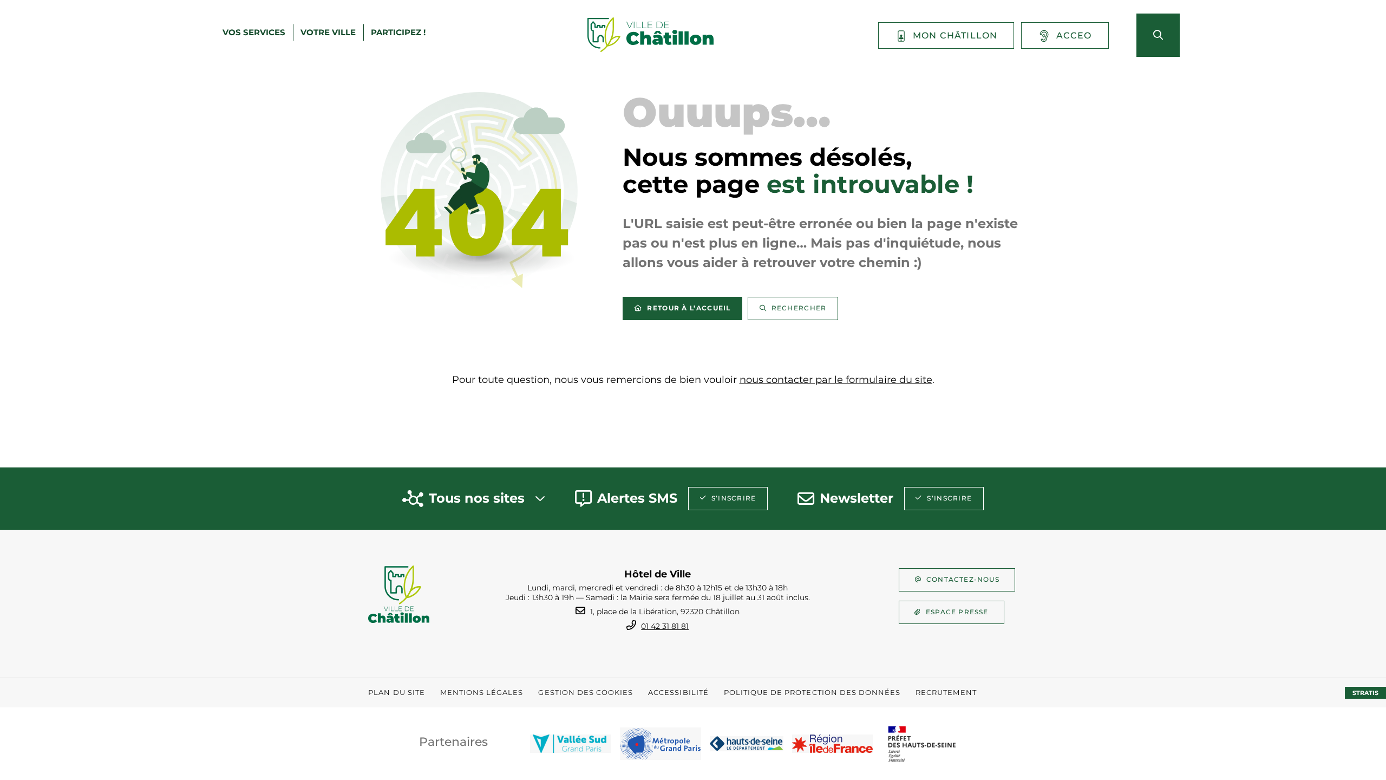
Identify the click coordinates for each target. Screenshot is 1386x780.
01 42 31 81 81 (665, 626)
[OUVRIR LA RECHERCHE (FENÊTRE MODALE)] (1158, 35)
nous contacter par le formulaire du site (836, 380)
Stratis (1365, 693)
